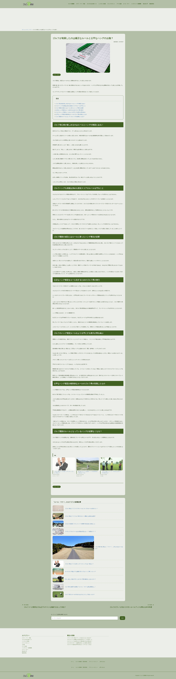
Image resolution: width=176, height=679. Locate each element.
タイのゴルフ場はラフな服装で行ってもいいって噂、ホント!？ (80, 571)
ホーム (23, 29)
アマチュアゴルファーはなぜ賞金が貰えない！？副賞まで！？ (80, 531)
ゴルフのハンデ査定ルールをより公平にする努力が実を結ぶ (71, 112)
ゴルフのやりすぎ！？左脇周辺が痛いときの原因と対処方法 (79, 643)
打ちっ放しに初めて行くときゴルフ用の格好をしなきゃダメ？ (80, 579)
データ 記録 (119, 3)
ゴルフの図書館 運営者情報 (81, 667)
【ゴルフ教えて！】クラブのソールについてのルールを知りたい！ (81, 508)
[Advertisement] (88, 17)
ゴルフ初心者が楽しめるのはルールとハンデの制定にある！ (71, 103)
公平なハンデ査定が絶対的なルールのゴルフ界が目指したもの (71, 114)
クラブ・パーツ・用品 (80, 3)
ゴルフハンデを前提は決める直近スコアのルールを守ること (71, 106)
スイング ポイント (111, 3)
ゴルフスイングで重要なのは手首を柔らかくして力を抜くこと (79, 639)
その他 (23, 644)
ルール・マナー (126, 3)
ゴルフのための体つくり (92, 3)
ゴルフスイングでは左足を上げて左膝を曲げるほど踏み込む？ (79, 641)
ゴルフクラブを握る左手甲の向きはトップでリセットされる (79, 644)
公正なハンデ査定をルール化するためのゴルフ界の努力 (69, 110)
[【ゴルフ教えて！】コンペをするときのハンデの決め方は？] (111, 463)
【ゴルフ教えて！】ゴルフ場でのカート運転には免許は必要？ (80, 516)
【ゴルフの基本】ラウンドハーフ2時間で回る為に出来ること (80, 524)
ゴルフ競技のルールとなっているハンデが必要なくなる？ (70, 116)
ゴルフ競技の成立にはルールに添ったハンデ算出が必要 (69, 108)
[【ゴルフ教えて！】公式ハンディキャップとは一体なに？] (64, 463)
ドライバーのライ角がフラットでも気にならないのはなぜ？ (79, 637)
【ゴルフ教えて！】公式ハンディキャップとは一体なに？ (79, 564)
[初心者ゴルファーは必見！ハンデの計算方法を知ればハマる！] (87, 463)
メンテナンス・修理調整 (136, 3)
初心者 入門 (145, 3)
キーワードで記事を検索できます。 (59, 614)
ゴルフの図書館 (71, 3)
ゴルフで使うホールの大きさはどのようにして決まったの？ (80, 594)
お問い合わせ (102, 667)
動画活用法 (152, 3)
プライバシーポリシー (93, 667)
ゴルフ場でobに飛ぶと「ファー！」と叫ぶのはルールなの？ (109, 547)
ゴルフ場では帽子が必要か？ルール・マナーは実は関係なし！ (80, 587)
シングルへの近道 (102, 3)
